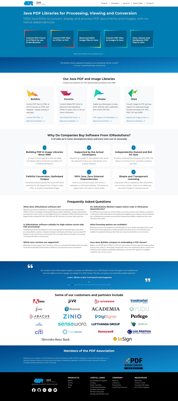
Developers (115, 3)
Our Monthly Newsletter (97, 393)
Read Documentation (34, 121)
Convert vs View (140, 388)
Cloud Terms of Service (119, 393)
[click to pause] (89, 287)
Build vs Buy (138, 386)
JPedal (70, 391)
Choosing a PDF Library (142, 391)
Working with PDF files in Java (99, 400)
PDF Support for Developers (104, 117)
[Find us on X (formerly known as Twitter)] (50, 395)
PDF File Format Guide (97, 397)
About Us (126, 3)
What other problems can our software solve (88, 54)
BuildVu (70, 386)
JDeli (69, 393)
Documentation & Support (98, 386)
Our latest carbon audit (97, 395)
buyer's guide (107, 252)
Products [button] (104, 3)
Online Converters (95, 391)
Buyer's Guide (138, 3)
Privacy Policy (116, 391)
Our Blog (93, 388)
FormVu (70, 388)
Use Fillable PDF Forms (68, 117)
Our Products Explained (142, 393)
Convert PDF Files (33, 117)
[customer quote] (69, 290)
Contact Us (150, 3)
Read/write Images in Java (136, 117)
